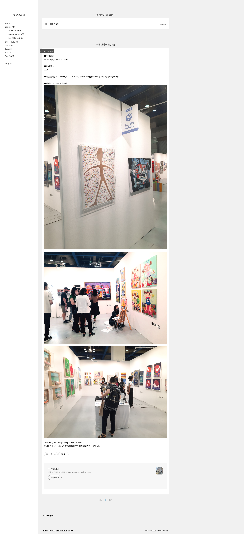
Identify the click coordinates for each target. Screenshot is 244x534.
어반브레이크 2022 (52, 24)
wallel (166, 530)
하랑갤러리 (19, 15)
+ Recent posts (48, 515)
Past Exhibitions (15, 38)
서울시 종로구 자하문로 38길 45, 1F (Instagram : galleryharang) (69, 472)
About (8, 23)
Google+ (70, 530)
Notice (8, 53)
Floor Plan (9, 56)
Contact (8, 49)
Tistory (154, 530)
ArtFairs (9, 45)
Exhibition (10, 27)
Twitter (53, 530)
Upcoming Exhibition (16, 34)
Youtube (64, 530)
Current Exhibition (15, 30)
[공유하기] (51, 454)
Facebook (59, 530)
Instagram (8, 63)
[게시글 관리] (54, 454)
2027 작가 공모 (11, 42)
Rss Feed (45, 530)
